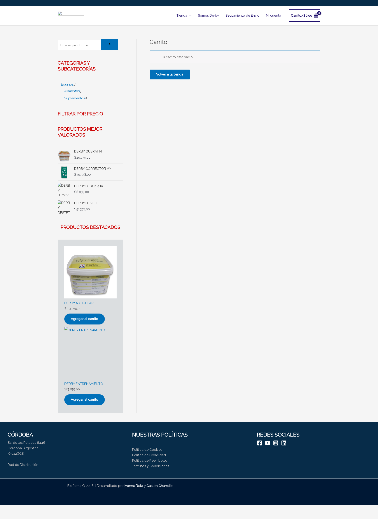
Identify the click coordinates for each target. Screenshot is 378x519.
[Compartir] (34, 508)
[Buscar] (109, 44)
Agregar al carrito (84, 319)
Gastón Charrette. (160, 486)
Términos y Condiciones (150, 466)
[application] (189, 15)
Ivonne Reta (133, 486)
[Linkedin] (284, 443)
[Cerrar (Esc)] (48, 508)
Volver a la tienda (169, 74)
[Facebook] (259, 443)
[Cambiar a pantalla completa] (20, 508)
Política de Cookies (147, 450)
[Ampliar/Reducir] (6, 508)
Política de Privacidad (149, 455)
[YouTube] (267, 443)
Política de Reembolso (149, 461)
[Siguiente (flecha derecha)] (20, 515)
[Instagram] (275, 443)
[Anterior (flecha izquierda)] (6, 515)
